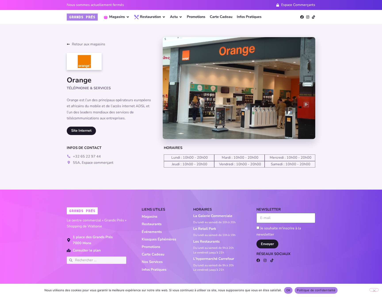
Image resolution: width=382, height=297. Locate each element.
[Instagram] (307, 17)
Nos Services (152, 261)
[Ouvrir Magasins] (128, 17)
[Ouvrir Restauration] (164, 17)
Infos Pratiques (154, 269)
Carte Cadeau (153, 254)
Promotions (151, 246)
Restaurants (152, 224)
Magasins (149, 216)
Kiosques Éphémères (159, 239)
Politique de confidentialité (316, 290)
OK (288, 290)
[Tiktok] (313, 17)
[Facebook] (302, 17)
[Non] (374, 289)
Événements (152, 231)
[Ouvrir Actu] (180, 17)
